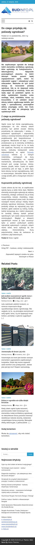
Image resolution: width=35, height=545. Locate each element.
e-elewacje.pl (6, 519)
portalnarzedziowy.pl (9, 522)
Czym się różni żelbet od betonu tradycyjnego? (16, 464)
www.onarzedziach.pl (9, 524)
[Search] (32, 21)
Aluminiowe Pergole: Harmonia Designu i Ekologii (17, 496)
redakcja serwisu (7, 38)
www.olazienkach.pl (9, 526)
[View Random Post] (29, 21)
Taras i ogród (13, 238)
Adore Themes (13, 542)
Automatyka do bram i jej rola (13, 352)
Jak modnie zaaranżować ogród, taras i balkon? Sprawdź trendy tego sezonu (16, 297)
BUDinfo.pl (19, 540)
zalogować (13, 433)
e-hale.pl (5, 529)
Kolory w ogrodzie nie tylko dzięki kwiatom (14, 401)
